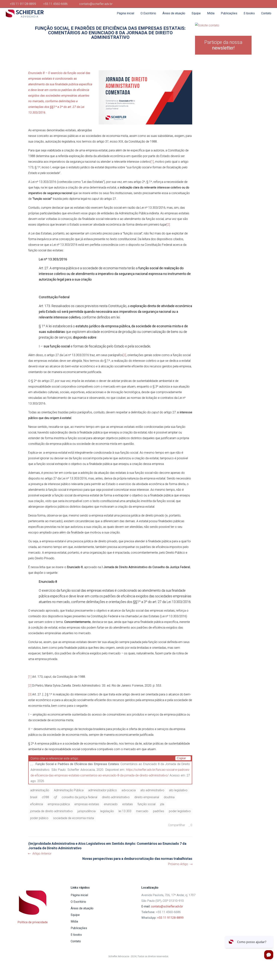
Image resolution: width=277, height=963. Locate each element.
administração (39, 790)
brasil (33, 797)
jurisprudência (86, 811)
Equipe (75, 915)
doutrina (169, 797)
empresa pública (59, 804)
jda (162, 804)
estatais (127, 804)
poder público (39, 818)
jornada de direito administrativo (51, 811)
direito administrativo (116, 797)
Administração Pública (68, 790)
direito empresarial (146, 797)
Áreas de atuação (82, 908)
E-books (76, 934)
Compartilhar (176, 825)
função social (146, 804)
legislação (107, 811)
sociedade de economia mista (73, 818)
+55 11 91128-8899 (23, 4)
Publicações (79, 928)
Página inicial (79, 895)
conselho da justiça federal (79, 797)
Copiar (182, 758)
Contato (76, 941)
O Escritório (78, 901)
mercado (142, 811)
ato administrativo (152, 790)
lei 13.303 (125, 811)
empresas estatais (86, 804)
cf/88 (45, 797)
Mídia (74, 921)
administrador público (102, 790)
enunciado (111, 804)
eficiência (36, 804)
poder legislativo (180, 811)
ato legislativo (178, 790)
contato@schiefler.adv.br (167, 906)
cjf (55, 797)
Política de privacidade (33, 922)
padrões (158, 811)
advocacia (129, 790)
